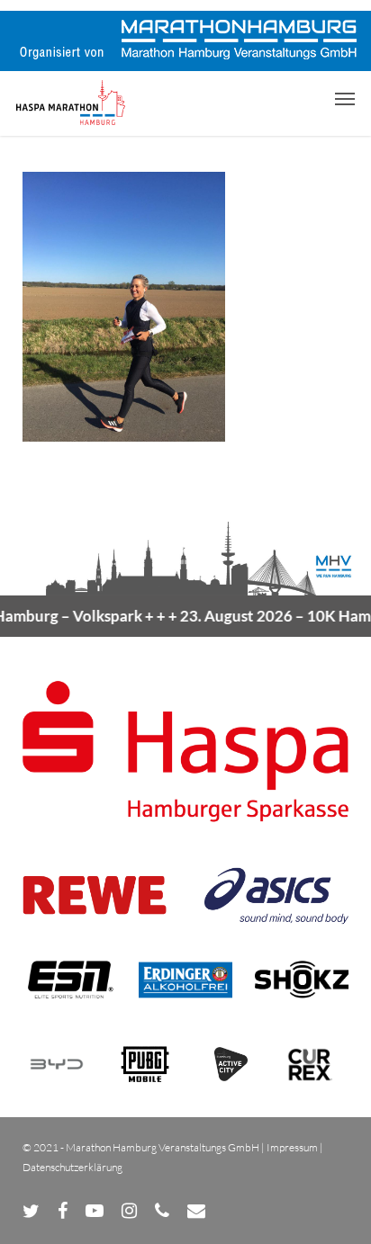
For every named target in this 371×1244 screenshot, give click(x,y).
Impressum (292, 1147)
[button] (345, 98)
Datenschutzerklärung (72, 1167)
